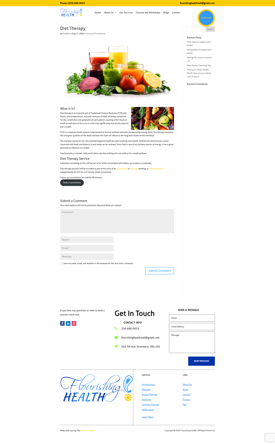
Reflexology (148, 409)
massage (134, 168)
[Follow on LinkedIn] (68, 323)
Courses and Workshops (148, 12)
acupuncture (122, 168)
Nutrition (146, 399)
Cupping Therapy (150, 404)
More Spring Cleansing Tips (199, 65)
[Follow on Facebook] (62, 323)
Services (89, 33)
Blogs (166, 12)
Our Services (126, 12)
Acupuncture (148, 384)
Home (98, 12)
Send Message (201, 361)
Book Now (206, 18)
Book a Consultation (72, 182)
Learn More (147, 417)
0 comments (99, 33)
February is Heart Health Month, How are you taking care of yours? (199, 73)
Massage (146, 389)
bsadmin (66, 33)
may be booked (156, 168)
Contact (176, 12)
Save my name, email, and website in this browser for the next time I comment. (98, 263)
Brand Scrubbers (87, 430)
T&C (185, 404)
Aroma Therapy (149, 394)
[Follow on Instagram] (74, 323)
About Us (108, 12)
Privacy (186, 399)
